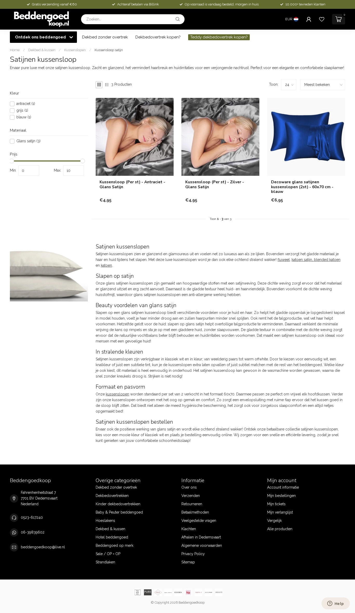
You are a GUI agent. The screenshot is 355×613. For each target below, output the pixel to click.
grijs (22, 111)
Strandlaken (105, 562)
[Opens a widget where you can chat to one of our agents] (335, 603)
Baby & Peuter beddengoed (119, 512)
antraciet (25, 104)
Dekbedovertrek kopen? (158, 37)
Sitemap (188, 562)
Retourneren (191, 504)
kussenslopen (117, 394)
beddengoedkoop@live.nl (43, 547)
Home (14, 50)
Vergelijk (274, 520)
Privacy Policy (193, 554)
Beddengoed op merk (114, 545)
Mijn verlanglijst (280, 512)
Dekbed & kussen (41, 50)
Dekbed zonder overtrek (105, 37)
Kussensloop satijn (109, 50)
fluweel (284, 260)
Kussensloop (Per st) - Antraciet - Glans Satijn (132, 184)
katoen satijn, (303, 260)
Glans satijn (28, 141)
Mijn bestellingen (281, 496)
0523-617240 (32, 517)
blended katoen (327, 260)
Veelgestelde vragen (198, 520)
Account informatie (283, 487)
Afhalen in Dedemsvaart (201, 537)
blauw (23, 117)
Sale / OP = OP (108, 554)
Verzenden (190, 496)
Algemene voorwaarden (201, 545)
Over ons (189, 487)
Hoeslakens (105, 520)
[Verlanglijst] (321, 19)
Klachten (188, 529)
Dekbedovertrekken (112, 496)
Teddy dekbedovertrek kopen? (219, 37)
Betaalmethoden (195, 512)
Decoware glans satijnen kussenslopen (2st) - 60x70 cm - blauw (302, 187)
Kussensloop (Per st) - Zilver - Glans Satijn (214, 184)
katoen (106, 265)
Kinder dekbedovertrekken (118, 504)
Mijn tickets (276, 504)
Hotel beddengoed (112, 537)
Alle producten (279, 529)
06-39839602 (32, 532)
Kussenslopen (75, 50)
